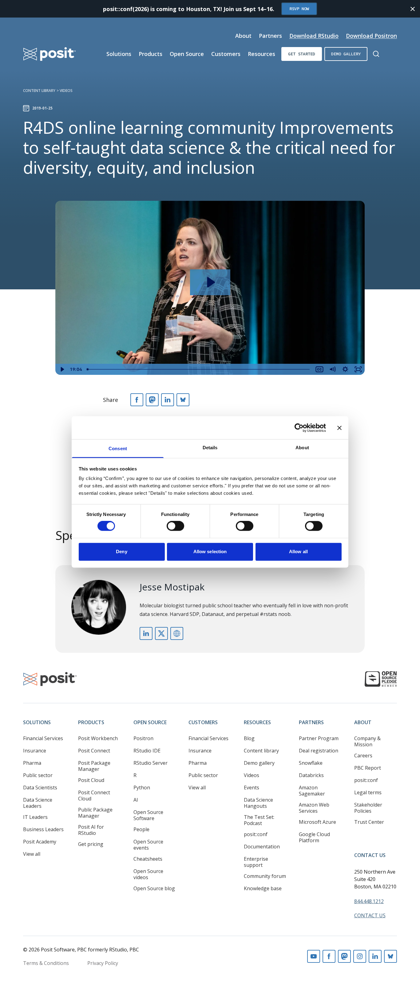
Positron (143, 738)
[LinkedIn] (167, 399)
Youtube (313, 956)
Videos (66, 90)
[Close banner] (339, 428)
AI (135, 800)
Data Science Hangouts (258, 803)
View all (31, 854)
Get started (301, 54)
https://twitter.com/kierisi (161, 633)
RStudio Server (150, 763)
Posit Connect (94, 751)
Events (251, 787)
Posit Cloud (91, 780)
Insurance (34, 751)
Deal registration (318, 751)
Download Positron (371, 35)
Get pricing (90, 844)
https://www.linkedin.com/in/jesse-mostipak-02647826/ (146, 633)
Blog (249, 738)
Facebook (329, 956)
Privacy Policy (102, 963)
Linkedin (375, 956)
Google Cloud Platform (314, 837)
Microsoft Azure (317, 822)
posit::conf (255, 834)
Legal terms (368, 792)
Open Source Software (148, 815)
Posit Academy (39, 842)
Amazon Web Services (314, 808)
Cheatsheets (147, 859)
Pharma (32, 763)
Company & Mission (367, 741)
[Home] (49, 54)
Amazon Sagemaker (312, 790)
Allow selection (210, 551)
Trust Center (369, 822)
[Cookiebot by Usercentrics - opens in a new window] (299, 427)
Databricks (311, 775)
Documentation (262, 846)
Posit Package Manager (94, 766)
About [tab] (302, 447)
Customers (225, 54)
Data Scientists (40, 787)
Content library (39, 90)
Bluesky (390, 956)
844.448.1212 (369, 901)
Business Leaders (43, 829)
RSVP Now (299, 8)
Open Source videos (148, 874)
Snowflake (311, 763)
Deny (121, 551)
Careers (363, 755)
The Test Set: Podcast (259, 820)
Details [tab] (210, 447)
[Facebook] (136, 399)
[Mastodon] (152, 399)
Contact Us (370, 855)
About (243, 35)
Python (141, 787)
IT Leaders (35, 817)
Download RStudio (314, 35)
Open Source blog (154, 888)
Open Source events (148, 845)
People (141, 829)
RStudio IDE (146, 751)
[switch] (175, 526)
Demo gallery (346, 54)
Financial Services (43, 738)
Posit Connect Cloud (94, 795)
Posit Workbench (98, 738)
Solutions (118, 54)
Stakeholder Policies (368, 808)
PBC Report (367, 768)
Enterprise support (256, 862)
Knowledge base (263, 888)
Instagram (359, 956)
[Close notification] (412, 9)
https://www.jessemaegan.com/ (176, 633)
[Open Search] (376, 53)
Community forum (265, 876)
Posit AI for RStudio (91, 830)
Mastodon (344, 956)
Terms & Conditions (46, 963)
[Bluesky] (182, 399)
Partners (270, 35)
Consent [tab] (118, 448)
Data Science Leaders (37, 803)
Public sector (38, 775)
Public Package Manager (95, 813)
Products (150, 54)
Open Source (187, 54)
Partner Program (319, 738)
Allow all (298, 551)
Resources (261, 54)
